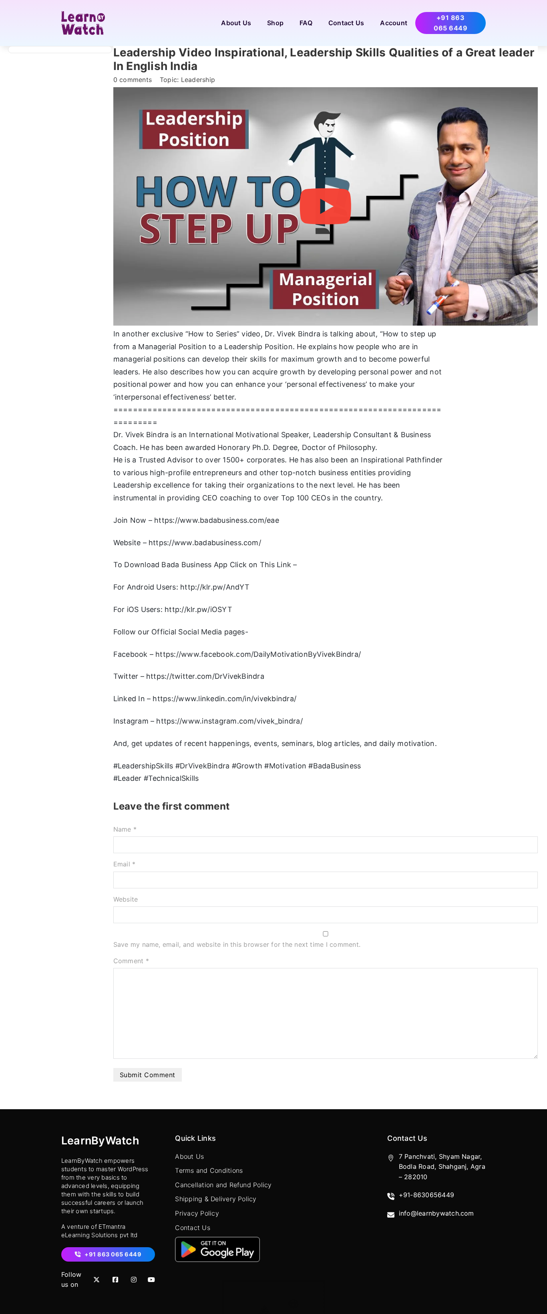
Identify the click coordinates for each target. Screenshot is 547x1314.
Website (125, 899)
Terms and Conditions (209, 1170)
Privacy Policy (197, 1213)
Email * (124, 864)
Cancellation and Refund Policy (223, 1185)
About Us (236, 23)
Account (393, 23)
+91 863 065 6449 (450, 23)
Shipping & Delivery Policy (215, 1199)
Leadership (198, 80)
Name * (125, 829)
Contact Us (346, 23)
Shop (275, 23)
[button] (325, 206)
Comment (131, 961)
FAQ (306, 23)
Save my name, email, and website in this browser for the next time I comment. (236, 944)
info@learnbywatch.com (436, 1213)
